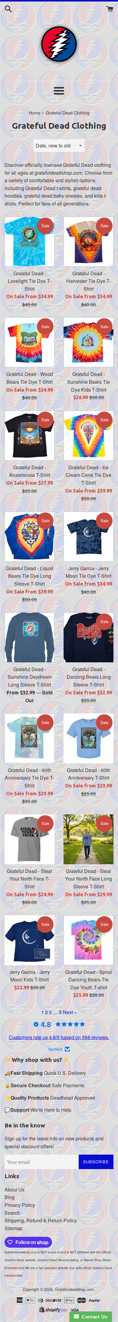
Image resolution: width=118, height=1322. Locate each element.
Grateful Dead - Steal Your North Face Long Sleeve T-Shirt (88, 879)
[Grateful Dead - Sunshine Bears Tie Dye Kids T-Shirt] (88, 342)
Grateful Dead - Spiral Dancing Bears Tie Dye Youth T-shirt (88, 979)
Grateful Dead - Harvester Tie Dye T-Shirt (88, 281)
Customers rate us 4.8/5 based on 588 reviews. (59, 1037)
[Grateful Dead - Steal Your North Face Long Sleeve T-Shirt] (88, 839)
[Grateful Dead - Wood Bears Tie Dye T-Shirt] (29, 342)
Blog (10, 1197)
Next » (70, 1012)
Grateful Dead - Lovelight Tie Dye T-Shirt (29, 281)
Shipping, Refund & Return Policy (41, 1220)
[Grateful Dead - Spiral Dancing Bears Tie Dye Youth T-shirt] (88, 940)
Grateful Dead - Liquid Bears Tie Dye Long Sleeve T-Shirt (29, 576)
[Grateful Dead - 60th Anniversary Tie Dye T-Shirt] (29, 738)
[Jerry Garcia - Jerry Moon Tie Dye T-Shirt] (88, 536)
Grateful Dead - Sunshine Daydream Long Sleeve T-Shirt (30, 677)
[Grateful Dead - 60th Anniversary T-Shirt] (88, 738)
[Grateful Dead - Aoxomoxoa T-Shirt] (29, 436)
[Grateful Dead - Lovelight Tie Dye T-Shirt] (29, 242)
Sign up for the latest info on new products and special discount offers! (54, 1142)
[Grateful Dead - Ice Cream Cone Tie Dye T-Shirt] (88, 436)
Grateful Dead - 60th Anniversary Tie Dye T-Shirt (29, 778)
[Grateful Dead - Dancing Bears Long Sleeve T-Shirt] (88, 637)
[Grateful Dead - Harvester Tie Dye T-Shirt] (88, 242)
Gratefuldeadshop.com (74, 1289)
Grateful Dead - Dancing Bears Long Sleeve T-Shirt (89, 677)
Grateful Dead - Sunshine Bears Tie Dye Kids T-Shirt (88, 381)
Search (12, 1212)
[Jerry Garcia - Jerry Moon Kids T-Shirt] (29, 940)
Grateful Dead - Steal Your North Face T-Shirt (29, 879)
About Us (15, 1189)
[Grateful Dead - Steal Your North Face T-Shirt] (29, 839)
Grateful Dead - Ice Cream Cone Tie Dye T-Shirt (88, 475)
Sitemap (13, 1228)
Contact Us (93, 1316)
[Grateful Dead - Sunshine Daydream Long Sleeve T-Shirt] (29, 637)
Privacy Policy (20, 1204)
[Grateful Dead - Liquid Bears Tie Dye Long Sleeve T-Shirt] (29, 536)
